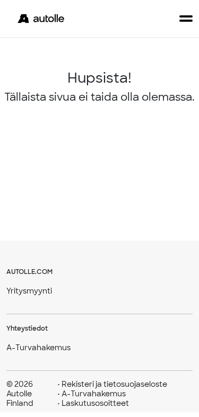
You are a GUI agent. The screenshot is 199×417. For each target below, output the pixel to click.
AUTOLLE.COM (29, 272)
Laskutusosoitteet (93, 403)
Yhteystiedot (27, 328)
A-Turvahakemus (38, 347)
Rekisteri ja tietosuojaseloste (112, 384)
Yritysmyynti (29, 291)
